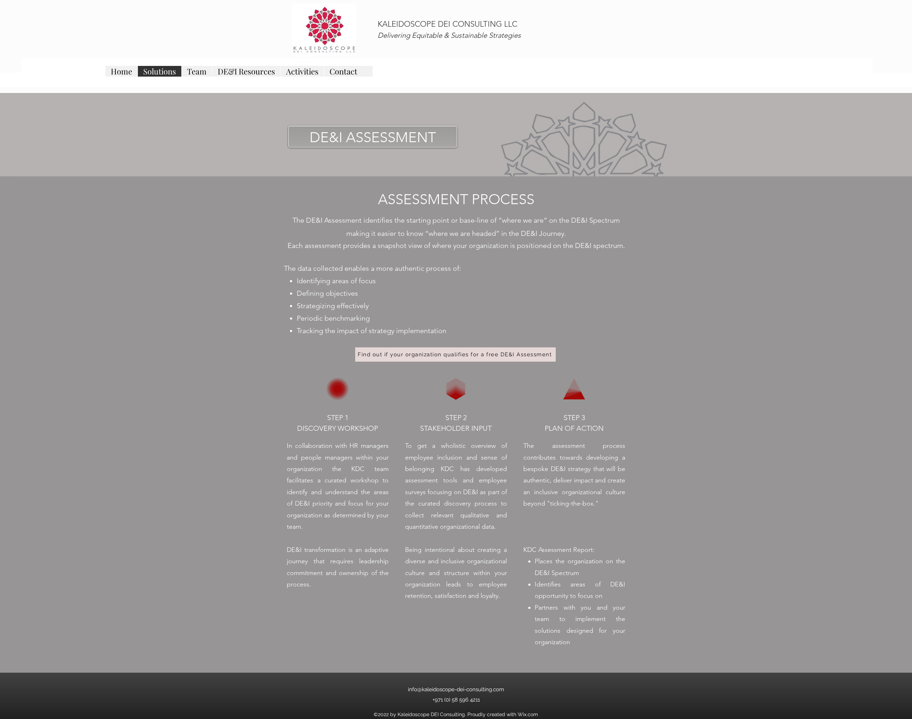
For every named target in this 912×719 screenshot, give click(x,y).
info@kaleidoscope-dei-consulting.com (456, 689)
